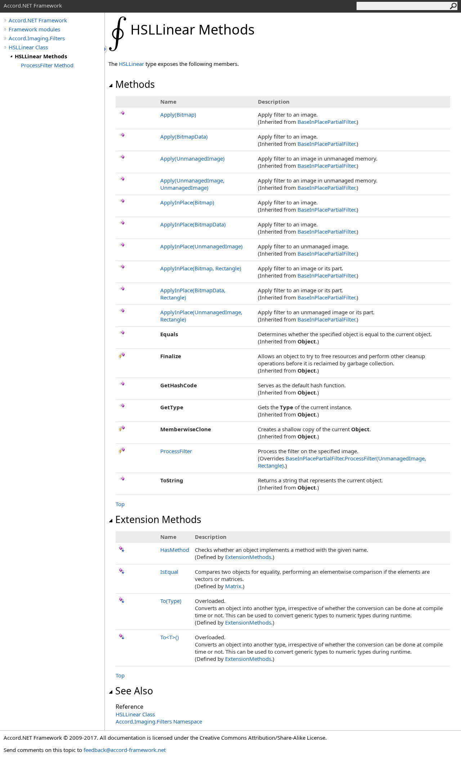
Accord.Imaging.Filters (37, 38)
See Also (134, 690)
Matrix (233, 586)
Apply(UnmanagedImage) (192, 158)
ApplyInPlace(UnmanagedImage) (201, 246)
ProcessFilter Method (47, 65)
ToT (169, 637)
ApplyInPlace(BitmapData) (193, 224)
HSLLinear (131, 63)
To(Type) (171, 600)
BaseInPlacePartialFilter (326, 121)
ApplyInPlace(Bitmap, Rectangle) (200, 268)
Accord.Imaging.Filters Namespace (159, 721)
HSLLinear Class (28, 47)
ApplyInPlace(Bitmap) (187, 202)
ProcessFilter (176, 451)
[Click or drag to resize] (106, 49)
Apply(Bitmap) (178, 114)
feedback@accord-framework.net (125, 749)
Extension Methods (158, 519)
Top (120, 504)
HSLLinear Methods (41, 56)
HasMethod (174, 549)
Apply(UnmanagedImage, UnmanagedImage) (192, 184)
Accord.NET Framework (38, 20)
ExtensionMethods (248, 556)
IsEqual (169, 571)
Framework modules (34, 29)
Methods (135, 84)
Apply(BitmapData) (184, 136)
